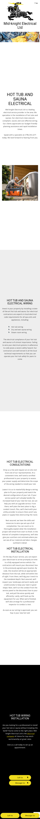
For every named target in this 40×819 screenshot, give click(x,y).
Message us (30, 815)
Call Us (20, 777)
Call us (10, 815)
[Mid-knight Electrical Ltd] (20, 11)
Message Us (20, 783)
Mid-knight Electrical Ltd (20, 25)
